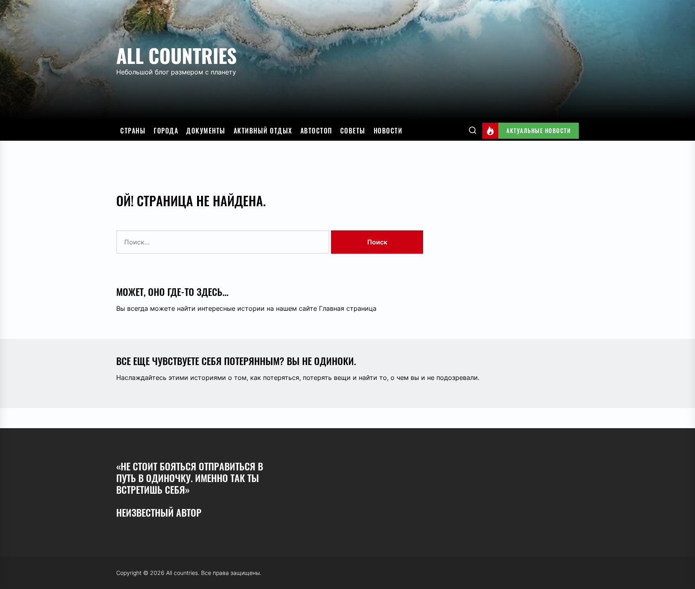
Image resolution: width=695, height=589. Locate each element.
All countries (176, 55)
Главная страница (347, 308)
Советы (353, 131)
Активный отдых (263, 131)
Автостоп (316, 131)
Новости (388, 131)
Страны (133, 131)
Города (166, 131)
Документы (206, 131)
